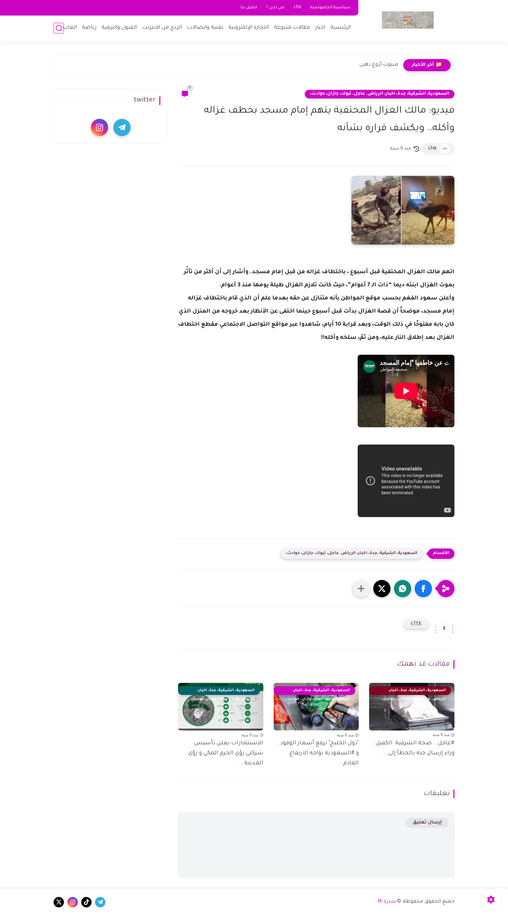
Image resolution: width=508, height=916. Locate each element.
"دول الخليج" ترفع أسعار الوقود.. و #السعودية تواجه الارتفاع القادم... (318, 753)
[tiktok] (86, 902)
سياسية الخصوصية (330, 7)
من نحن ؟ (275, 7)
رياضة (89, 28)
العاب (70, 28)
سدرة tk (387, 902)
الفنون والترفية (119, 28)
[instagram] (99, 127)
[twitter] (59, 902)
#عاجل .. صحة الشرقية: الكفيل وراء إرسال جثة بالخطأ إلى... (415, 748)
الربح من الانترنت (162, 28)
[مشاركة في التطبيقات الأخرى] (361, 588)
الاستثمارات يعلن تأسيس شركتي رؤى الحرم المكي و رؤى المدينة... (225, 753)
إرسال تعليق (427, 822)
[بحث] (59, 28)
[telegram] (122, 127)
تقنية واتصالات (205, 28)
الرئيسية (340, 28)
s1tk (297, 7)
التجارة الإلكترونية (248, 28)
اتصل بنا (249, 7)
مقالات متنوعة (292, 28)
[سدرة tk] (408, 20)
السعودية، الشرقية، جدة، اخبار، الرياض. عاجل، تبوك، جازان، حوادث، (379, 94)
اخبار (320, 28)
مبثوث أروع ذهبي (378, 65)
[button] (423, 588)
